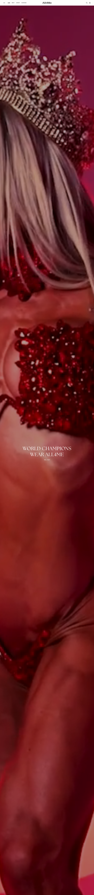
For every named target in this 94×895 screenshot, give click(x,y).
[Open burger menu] (4, 2)
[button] (89, 2)
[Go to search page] (86, 2)
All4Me (47, 2)
